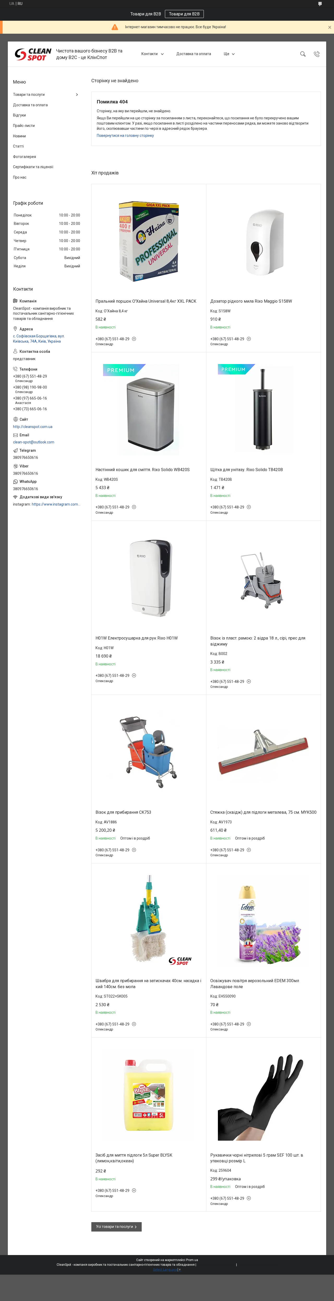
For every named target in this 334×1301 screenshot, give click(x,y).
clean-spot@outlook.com (33, 442)
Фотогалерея (24, 157)
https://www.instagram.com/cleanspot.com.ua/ (56, 504)
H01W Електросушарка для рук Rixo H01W (137, 638)
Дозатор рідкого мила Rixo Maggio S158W (251, 301)
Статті (18, 146)
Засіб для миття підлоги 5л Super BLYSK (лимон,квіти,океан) (134, 1158)
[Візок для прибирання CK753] (149, 752)
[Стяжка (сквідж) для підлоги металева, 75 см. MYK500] (263, 752)
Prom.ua (192, 1260)
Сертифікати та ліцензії (33, 167)
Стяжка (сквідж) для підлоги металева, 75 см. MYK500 (263, 812)
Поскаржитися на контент (216, 1265)
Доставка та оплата (193, 54)
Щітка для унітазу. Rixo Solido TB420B (246, 469)
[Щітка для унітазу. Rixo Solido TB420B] (263, 409)
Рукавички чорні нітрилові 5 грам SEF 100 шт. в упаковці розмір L (256, 1158)
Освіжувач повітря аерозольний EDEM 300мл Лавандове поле (254, 983)
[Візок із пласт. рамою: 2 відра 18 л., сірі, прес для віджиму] (263, 578)
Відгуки (19, 115)
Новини (19, 136)
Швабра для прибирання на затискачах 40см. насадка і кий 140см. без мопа (148, 983)
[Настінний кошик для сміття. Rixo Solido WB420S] (149, 409)
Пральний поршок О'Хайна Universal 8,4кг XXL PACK (146, 301)
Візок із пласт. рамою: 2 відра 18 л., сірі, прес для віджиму (257, 641)
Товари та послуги (29, 94)
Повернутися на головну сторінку (125, 135)
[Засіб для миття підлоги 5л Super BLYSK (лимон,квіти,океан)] (149, 1095)
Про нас (19, 177)
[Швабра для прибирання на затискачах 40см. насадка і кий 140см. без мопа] (149, 921)
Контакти (149, 54)
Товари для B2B (184, 13)
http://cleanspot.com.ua (32, 427)
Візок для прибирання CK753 (123, 812)
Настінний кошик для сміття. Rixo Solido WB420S (143, 469)
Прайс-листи (24, 126)
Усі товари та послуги (114, 1226)
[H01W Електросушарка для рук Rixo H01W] (149, 578)
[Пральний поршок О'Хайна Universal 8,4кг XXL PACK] (149, 241)
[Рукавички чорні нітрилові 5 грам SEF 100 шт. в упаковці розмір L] (263, 1095)
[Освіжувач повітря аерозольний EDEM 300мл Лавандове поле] (263, 921)
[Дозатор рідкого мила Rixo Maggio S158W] (263, 241)
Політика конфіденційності (258, 1265)
